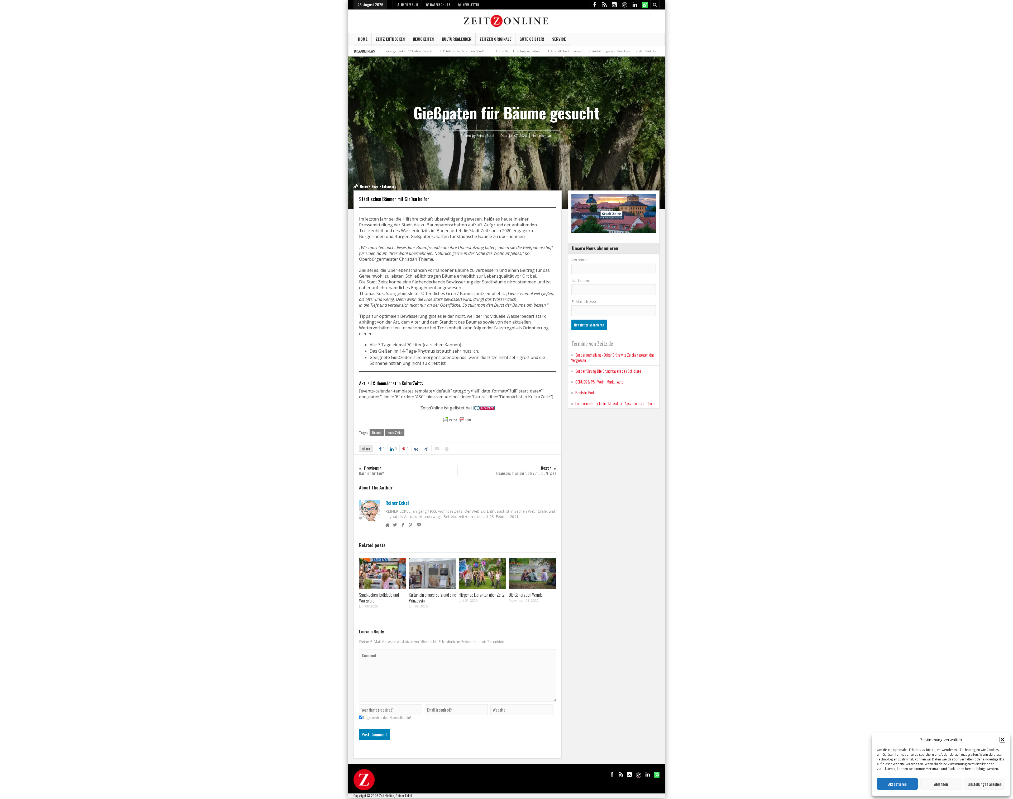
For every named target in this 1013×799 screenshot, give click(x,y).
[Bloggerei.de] (484, 408)
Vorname (579, 259)
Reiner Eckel (397, 503)
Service (559, 39)
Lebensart (544, 135)
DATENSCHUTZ (440, 4)
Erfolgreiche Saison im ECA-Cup (415, 51)
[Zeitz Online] (506, 20)
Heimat (376, 432)
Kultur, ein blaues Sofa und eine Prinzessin (432, 597)
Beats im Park (585, 392)
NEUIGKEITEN (423, 39)
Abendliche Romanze (516, 51)
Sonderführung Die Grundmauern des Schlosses (608, 371)
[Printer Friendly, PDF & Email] (457, 420)
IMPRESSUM (409, 4)
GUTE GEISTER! (531, 39)
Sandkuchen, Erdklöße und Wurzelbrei (379, 597)
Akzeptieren (897, 784)
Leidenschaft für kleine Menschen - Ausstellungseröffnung (615, 403)
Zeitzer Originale (495, 39)
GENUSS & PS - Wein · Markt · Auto (599, 382)
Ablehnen (941, 784)
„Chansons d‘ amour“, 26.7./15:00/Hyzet (525, 470)
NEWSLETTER (470, 4)
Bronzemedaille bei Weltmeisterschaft (648, 51)
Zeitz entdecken (390, 39)
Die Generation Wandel (526, 594)
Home (362, 39)
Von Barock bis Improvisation (469, 51)
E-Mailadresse (584, 301)
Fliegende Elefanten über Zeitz (481, 594)
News (374, 186)
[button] (1002, 739)
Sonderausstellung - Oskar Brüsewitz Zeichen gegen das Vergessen (612, 357)
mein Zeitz (395, 432)
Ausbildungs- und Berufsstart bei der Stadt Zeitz (576, 51)
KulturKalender (456, 39)
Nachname (580, 280)
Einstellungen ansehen (985, 784)
